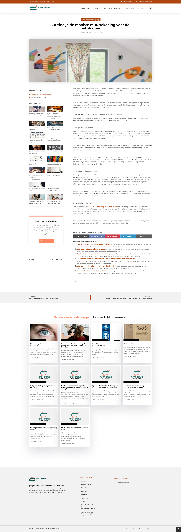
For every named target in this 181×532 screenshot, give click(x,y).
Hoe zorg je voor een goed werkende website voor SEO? (36, 140)
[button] (150, 8)
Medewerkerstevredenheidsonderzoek (74, 428)
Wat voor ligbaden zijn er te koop (91, 249)
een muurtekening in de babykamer (103, 207)
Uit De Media (85, 8)
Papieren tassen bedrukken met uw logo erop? (97, 254)
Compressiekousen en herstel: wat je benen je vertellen (53, 190)
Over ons (84, 491)
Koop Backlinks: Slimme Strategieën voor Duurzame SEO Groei (89, 506)
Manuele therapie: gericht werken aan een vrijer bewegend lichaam (36, 203)
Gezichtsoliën (128, 344)
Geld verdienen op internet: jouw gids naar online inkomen (88, 514)
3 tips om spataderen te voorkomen (39, 344)
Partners (97, 8)
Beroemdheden (86, 484)
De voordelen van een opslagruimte (92, 271)
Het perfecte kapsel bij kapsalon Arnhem (42, 386)
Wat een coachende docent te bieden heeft (95, 266)
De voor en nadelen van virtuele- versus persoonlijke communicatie (105, 259)
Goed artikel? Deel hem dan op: (40, 94)
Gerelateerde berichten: (38, 97)
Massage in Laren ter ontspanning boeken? (43, 428)
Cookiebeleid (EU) (144, 529)
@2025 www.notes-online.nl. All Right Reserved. (44, 528)
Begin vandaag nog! (46, 221)
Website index (130, 529)
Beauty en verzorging (90, 20)
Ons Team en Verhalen (112, 8)
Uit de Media (85, 488)
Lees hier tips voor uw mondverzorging (100, 344)
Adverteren (130, 8)
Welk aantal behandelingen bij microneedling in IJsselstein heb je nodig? (74, 387)
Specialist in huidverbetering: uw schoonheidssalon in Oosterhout (105, 386)
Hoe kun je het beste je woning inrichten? (94, 244)
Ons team (84, 494)
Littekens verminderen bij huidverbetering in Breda (133, 386)
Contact (140, 8)
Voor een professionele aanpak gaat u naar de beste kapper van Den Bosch (73, 345)
